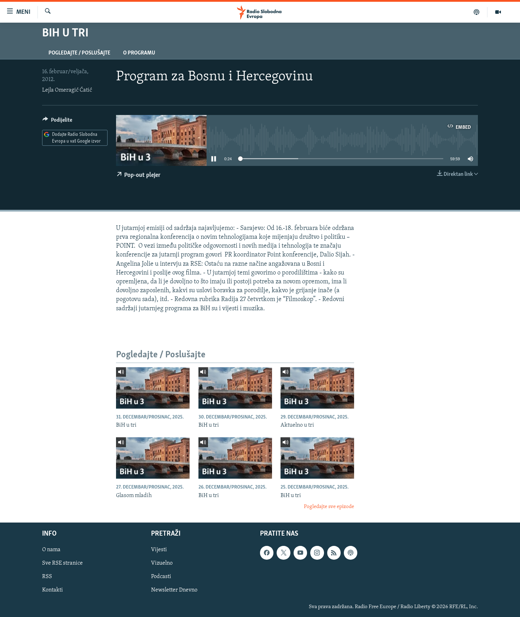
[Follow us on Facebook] (266, 553)
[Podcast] (476, 12)
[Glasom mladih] (153, 458)
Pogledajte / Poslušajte (79, 53)
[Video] (498, 12)
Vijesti (159, 550)
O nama (51, 550)
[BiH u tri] (153, 388)
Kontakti (52, 590)
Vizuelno (162, 563)
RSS (47, 577)
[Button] (57, 121)
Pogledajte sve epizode (329, 506)
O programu (139, 53)
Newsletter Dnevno (174, 590)
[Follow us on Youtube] (300, 553)
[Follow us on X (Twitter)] (283, 553)
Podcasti (161, 577)
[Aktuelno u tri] (317, 388)
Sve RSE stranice (62, 563)
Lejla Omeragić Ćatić (67, 90)
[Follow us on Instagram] (317, 553)
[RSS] (334, 553)
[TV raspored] (350, 553)
